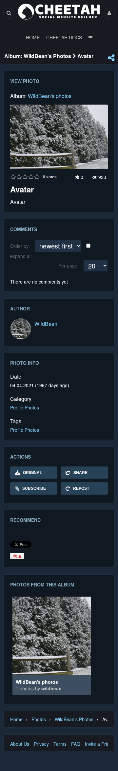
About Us (19, 744)
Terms (60, 744)
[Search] (9, 13)
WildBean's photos (49, 96)
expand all (20, 256)
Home (16, 719)
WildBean (45, 323)
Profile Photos (24, 407)
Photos (38, 719)
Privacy (41, 744)
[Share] (111, 57)
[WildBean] (20, 328)
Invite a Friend (100, 744)
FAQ (75, 744)
